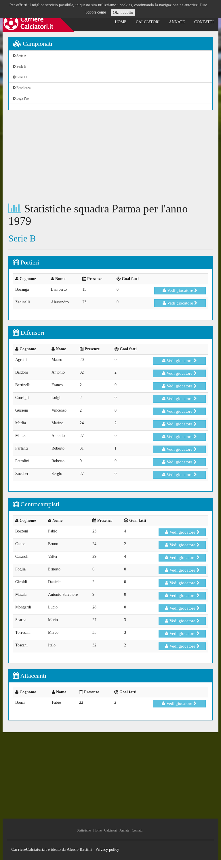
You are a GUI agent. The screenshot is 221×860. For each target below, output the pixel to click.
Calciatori (148, 22)
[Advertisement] (110, 156)
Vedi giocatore (180, 290)
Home (121, 22)
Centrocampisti (39, 504)
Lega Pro (22, 98)
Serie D (21, 77)
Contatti (204, 22)
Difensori (31, 332)
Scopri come (95, 12)
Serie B (21, 66)
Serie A (21, 56)
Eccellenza (23, 88)
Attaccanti (32, 675)
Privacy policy (107, 849)
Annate (177, 22)
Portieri (29, 262)
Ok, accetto (123, 12)
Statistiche (84, 830)
